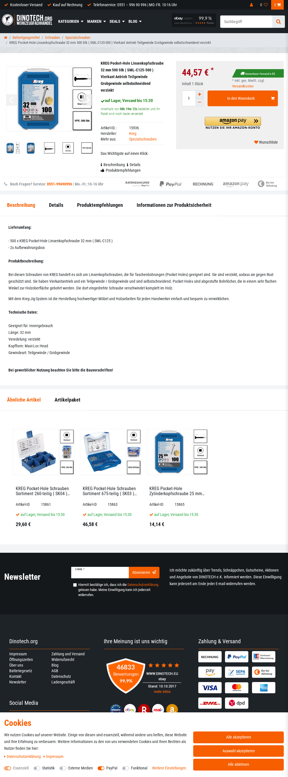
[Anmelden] (252, 5)
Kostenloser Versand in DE (260, 73)
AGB (54, 671)
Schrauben (52, 37)
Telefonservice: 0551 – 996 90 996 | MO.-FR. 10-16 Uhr (135, 5)
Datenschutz (61, 676)
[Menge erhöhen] (199, 94)
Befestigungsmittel (26, 37)
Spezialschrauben (77, 37)
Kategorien (68, 21)
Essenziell (21, 768)
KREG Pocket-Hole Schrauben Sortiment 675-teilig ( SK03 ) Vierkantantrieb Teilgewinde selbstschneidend (109, 491)
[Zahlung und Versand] (211, 656)
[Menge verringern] (199, 102)
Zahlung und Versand (68, 654)
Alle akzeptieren (238, 737)
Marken (94, 21)
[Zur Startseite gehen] (5, 37)
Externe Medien (80, 768)
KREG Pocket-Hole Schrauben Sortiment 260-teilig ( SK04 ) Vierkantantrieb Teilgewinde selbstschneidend (42, 491)
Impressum (18, 654)
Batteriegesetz (20, 671)
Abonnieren (141, 572)
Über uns (16, 665)
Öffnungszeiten (21, 659)
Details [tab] (135, 164)
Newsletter (17, 682)
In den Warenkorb (241, 98)
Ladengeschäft (63, 682)
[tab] (24, 400)
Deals (115, 21)
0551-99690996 (59, 184)
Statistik (48, 768)
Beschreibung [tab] (114, 164)
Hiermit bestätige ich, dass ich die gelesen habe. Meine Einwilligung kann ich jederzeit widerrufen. (118, 590)
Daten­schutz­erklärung (24, 756)
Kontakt (15, 676)
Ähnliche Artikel (24, 400)
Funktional (139, 768)
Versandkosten (242, 86)
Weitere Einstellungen (169, 768)
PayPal (111, 768)
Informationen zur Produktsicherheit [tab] (174, 205)
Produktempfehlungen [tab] (123, 170)
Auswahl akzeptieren (238, 751)
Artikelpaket (67, 400)
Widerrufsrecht (62, 659)
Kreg (132, 133)
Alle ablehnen (238, 764)
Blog (133, 21)
